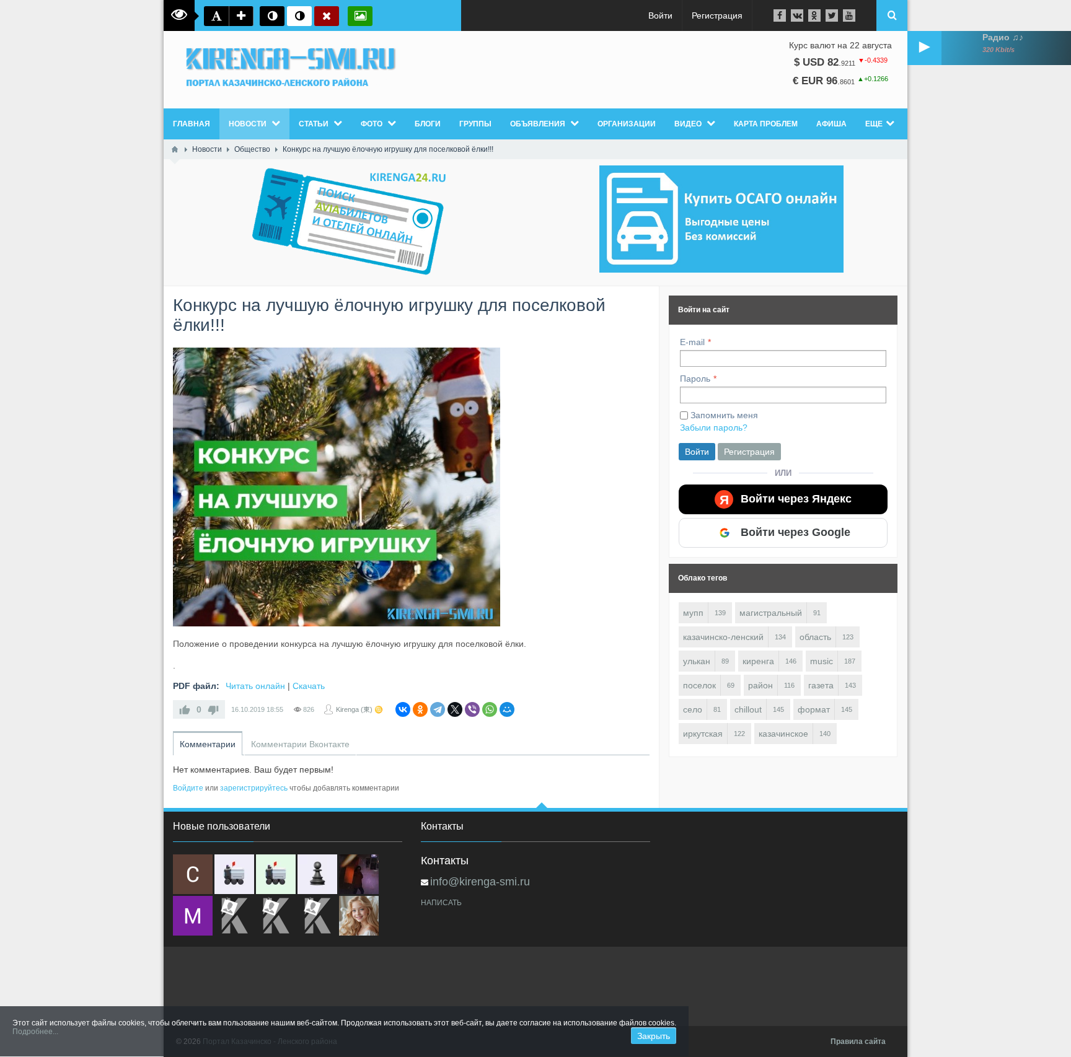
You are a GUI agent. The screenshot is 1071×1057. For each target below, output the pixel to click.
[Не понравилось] (213, 709)
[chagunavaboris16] (317, 874)
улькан (696, 661)
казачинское (783, 734)
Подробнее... (35, 1031)
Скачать (309, 686)
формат (814, 709)
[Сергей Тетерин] (193, 874)
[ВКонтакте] (402, 709)
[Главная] (175, 149)
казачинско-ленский (723, 637)
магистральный (770, 613)
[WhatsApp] (489, 709)
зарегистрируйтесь (254, 788)
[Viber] (472, 709)
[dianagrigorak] (359, 874)
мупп (693, 613)
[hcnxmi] (276, 874)
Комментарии (208, 744)
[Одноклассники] (420, 709)
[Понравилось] (184, 709)
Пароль (695, 379)
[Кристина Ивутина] (317, 916)
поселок (699, 685)
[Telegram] (437, 709)
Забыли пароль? (713, 427)
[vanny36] (359, 916)
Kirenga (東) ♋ (359, 709)
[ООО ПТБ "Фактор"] (276, 916)
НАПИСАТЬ (441, 902)
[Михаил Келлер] (193, 916)
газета (821, 685)
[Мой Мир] (507, 709)
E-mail (692, 342)
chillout (748, 709)
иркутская (703, 734)
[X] (454, 709)
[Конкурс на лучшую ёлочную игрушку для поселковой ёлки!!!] (336, 487)
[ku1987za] (234, 874)
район (760, 685)
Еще (874, 124)
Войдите (188, 788)
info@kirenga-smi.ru (480, 881)
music (821, 661)
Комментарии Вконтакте (300, 744)
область (815, 637)
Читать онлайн (255, 686)
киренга (758, 661)
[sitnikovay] (234, 916)
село (692, 709)
